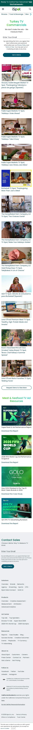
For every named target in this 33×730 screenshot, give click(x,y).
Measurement (6, 604)
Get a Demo (5, 660)
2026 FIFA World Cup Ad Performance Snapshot (16, 458)
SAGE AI (20, 590)
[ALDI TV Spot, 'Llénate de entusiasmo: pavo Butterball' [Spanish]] (16, 284)
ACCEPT (13, 728)
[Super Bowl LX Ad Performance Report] (16, 416)
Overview (4, 584)
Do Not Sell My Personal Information (13, 704)
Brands (12, 584)
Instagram (13, 674)
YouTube (21, 671)
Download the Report (9, 431)
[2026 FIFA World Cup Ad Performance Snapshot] (16, 445)
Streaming (12, 587)
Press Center (6, 657)
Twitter (13, 671)
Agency (4, 587)
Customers (16, 655)
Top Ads (4, 618)
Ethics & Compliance (8, 717)
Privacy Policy (21, 45)
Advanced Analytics (8, 607)
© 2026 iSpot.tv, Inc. (7, 714)
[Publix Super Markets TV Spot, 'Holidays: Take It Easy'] (16, 126)
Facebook (5, 671)
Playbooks (12, 641)
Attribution (17, 604)
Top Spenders (14, 618)
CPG (26, 587)
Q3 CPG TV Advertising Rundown (14, 520)
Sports (20, 587)
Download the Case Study (11, 494)
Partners (26, 657)
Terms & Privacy (21, 714)
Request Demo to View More (16, 388)
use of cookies (5, 728)
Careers (25, 655)
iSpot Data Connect (8, 590)
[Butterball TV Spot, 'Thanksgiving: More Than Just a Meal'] (16, 178)
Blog (21, 635)
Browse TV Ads (6, 621)
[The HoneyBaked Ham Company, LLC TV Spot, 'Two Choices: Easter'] (16, 204)
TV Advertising (6, 644)
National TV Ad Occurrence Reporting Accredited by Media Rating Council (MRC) (18, 688)
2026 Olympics (23, 624)
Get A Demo (16, 55)
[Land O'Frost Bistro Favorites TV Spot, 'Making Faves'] (16, 368)
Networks (20, 584)
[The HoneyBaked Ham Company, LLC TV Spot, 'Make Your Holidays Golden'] (16, 230)
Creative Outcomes (22, 638)
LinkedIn (4, 674)
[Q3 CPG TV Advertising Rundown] (16, 508)
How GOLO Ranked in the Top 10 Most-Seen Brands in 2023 (13, 489)
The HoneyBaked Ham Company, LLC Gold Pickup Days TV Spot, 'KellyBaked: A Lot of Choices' (16, 268)
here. (3, 700)
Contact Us (17, 657)
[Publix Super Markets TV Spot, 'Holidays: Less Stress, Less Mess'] (16, 152)
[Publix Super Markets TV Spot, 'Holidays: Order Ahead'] (16, 101)
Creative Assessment (18, 601)
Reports (4, 635)
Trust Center (21, 717)
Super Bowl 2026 (20, 621)
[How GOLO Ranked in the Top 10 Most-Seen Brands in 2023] (16, 477)
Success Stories (7, 638)
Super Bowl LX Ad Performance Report (16, 427)
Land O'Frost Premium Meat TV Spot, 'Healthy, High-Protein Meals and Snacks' (15, 322)
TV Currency (22, 641)
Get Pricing (16, 660)
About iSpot (5, 655)
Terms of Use (10, 47)
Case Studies (13, 635)
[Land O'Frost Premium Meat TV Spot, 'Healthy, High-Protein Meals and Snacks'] (16, 309)
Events (3, 641)
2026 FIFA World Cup (8, 624)
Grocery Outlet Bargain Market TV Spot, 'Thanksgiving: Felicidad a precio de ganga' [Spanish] (14, 85)
